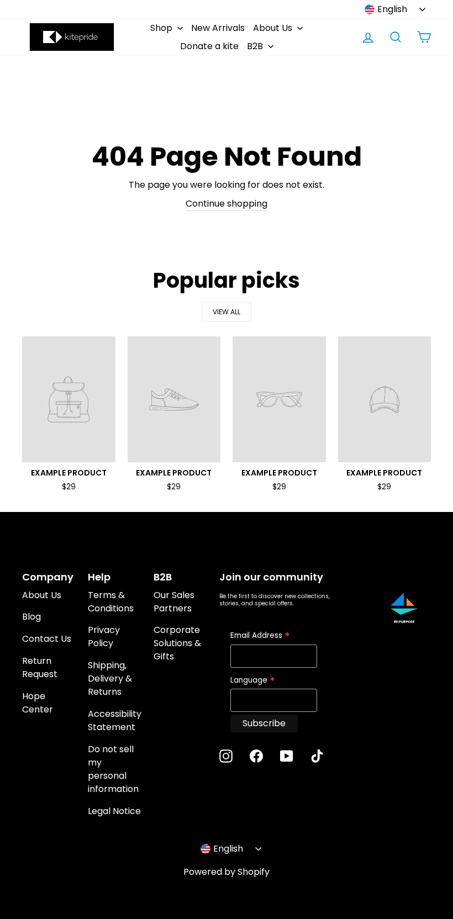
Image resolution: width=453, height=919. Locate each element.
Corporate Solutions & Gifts (177, 643)
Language (252, 681)
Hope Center (37, 703)
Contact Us (46, 638)
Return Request (39, 667)
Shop (162, 28)
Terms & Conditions (111, 602)
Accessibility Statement (114, 720)
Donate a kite (209, 46)
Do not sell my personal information (113, 769)
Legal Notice (114, 811)
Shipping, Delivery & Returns (110, 678)
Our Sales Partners (174, 602)
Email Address (260, 636)
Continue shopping (226, 203)
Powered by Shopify (226, 871)
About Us (273, 28)
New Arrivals (218, 28)
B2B (256, 46)
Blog (31, 616)
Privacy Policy (104, 636)
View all (226, 311)
